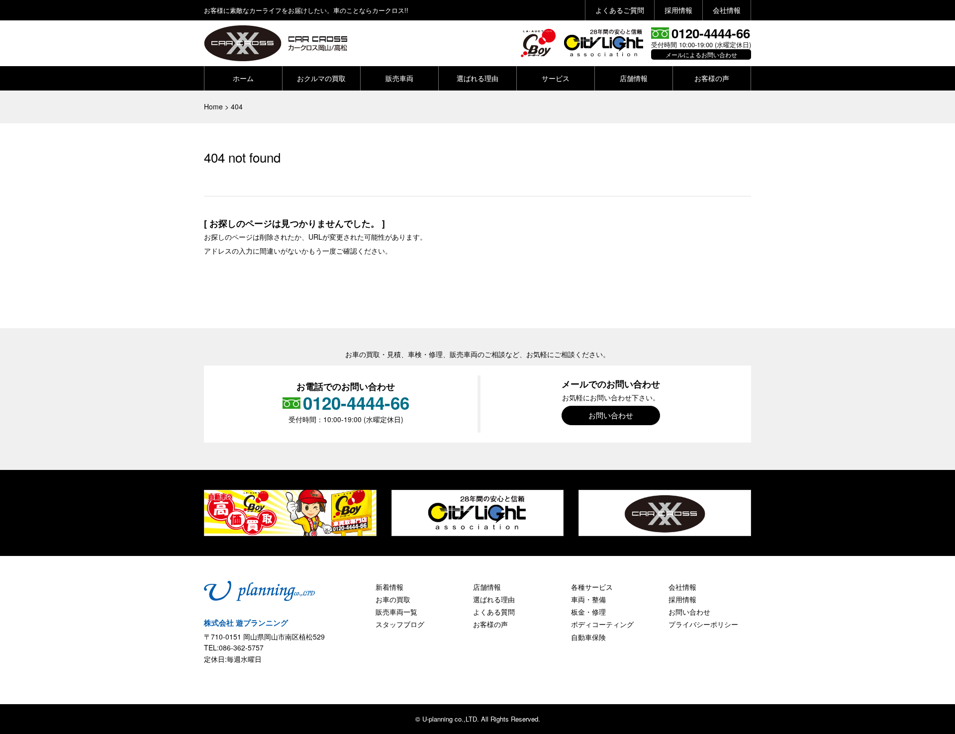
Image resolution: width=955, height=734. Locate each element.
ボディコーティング (602, 624)
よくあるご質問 (619, 10)
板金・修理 (588, 612)
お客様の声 (711, 78)
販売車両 (399, 78)
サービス (556, 78)
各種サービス (592, 587)
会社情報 (727, 10)
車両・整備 (588, 599)
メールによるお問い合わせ (701, 54)
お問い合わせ (610, 415)
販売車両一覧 (396, 612)
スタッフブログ (400, 624)
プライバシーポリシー (703, 624)
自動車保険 (588, 637)
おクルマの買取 (321, 78)
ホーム (243, 78)
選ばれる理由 (477, 78)
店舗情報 (634, 78)
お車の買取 (393, 599)
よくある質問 (494, 612)
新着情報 (389, 587)
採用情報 (678, 10)
